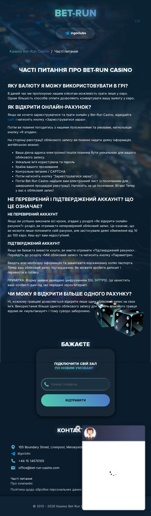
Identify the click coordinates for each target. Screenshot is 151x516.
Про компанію (22, 483)
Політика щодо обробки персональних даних (46, 489)
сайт (11, 119)
